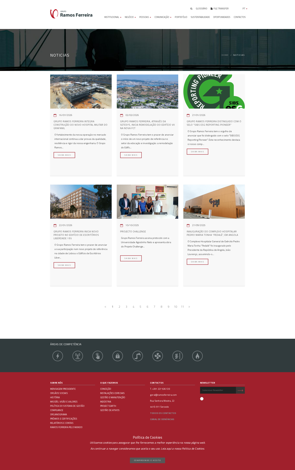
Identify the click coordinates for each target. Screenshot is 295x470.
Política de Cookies (147, 437)
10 (175, 306)
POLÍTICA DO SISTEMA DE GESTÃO (67, 406)
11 (182, 306)
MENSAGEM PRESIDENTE (63, 389)
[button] (191, 8)
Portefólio (181, 17)
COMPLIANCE (56, 410)
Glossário (201, 8)
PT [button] (244, 8)
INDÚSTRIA (105, 401)
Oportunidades (221, 17)
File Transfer (221, 8)
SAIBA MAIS (64, 155)
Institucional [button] (112, 17)
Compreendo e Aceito (147, 460)
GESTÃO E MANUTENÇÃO (112, 397)
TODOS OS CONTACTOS (163, 413)
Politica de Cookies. (193, 448)
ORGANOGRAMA (58, 414)
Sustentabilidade (200, 17)
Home (225, 55)
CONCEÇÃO (105, 389)
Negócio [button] (129, 17)
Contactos (240, 17)
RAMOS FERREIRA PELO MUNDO (66, 427)
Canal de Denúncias (162, 419)
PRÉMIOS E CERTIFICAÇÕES (63, 418)
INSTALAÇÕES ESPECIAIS (112, 393)
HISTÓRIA (55, 397)
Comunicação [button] (162, 17)
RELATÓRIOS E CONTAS (61, 423)
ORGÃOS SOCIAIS (59, 393)
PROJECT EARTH (108, 406)
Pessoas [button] (144, 17)
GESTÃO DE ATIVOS (110, 410)
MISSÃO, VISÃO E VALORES (64, 401)
